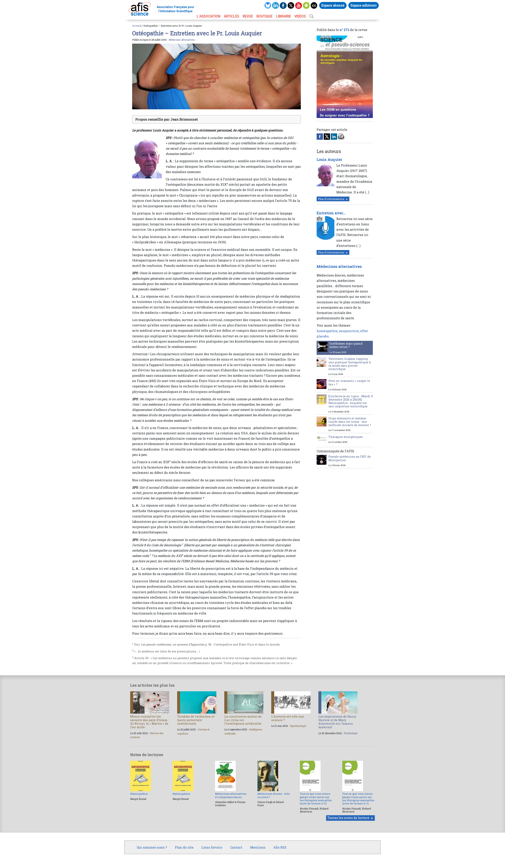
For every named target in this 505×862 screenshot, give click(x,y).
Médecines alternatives (182, 39)
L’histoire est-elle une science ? (287, 718)
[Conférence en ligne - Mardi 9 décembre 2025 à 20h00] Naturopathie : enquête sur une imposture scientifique (350, 401)
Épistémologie (298, 725)
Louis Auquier (329, 159)
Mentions (257, 847)
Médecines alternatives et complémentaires (230, 795)
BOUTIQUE (264, 16)
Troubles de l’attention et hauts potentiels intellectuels (195, 719)
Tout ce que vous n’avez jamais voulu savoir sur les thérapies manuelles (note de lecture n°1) (358, 798)
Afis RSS (279, 847)
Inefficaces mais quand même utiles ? (346, 345)
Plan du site (184, 847)
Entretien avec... (331, 213)
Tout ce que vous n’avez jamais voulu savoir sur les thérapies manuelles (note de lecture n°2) (316, 798)
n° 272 (344, 30)
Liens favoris (211, 847)
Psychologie (350, 733)
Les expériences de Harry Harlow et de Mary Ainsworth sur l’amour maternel (337, 721)
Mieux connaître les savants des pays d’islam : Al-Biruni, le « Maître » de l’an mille (149, 721)
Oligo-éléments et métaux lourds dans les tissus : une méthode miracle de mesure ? (349, 421)
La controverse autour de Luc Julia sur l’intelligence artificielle (243, 719)
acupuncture (349, 331)
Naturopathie (139, 793)
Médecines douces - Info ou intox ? (273, 795)
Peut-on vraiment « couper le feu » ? (349, 382)
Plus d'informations (331, 199)
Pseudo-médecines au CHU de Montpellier (349, 458)
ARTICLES (231, 16)
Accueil (136, 25)
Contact (236, 847)
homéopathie (327, 331)
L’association (208, 16)
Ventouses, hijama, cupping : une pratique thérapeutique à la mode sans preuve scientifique (349, 364)
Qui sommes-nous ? (152, 847)
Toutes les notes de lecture (348, 818)
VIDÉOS (300, 16)
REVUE (248, 16)
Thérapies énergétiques (345, 437)
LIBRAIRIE (283, 16)
